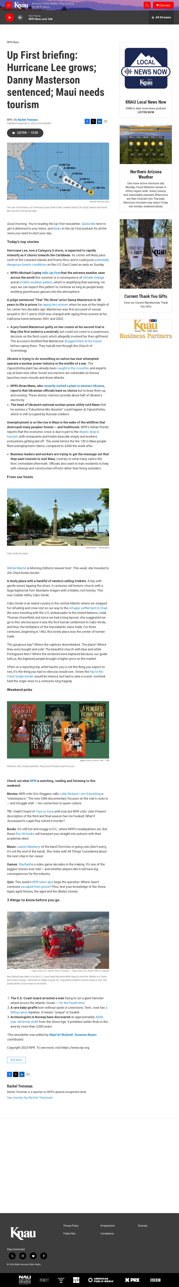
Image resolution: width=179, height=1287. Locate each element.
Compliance (107, 1233)
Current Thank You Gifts (145, 296)
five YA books (25, 834)
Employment (108, 1225)
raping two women (55, 304)
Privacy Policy (70, 1225)
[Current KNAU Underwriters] (146, 328)
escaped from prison (35, 887)
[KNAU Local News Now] (146, 68)
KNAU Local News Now (146, 102)
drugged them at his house (83, 341)
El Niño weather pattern (36, 282)
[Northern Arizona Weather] (146, 144)
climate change (93, 277)
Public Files (69, 1233)
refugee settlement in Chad (88, 608)
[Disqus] (89, 1166)
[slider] (25, 17)
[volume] (20, 17)
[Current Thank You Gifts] (146, 254)
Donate (164, 5)
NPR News (13, 42)
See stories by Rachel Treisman (30, 1097)
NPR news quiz (42, 882)
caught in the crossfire (73, 368)
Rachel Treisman (28, 119)
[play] (9, 18)
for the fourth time (72, 1003)
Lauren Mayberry (28, 847)
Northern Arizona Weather (146, 174)
